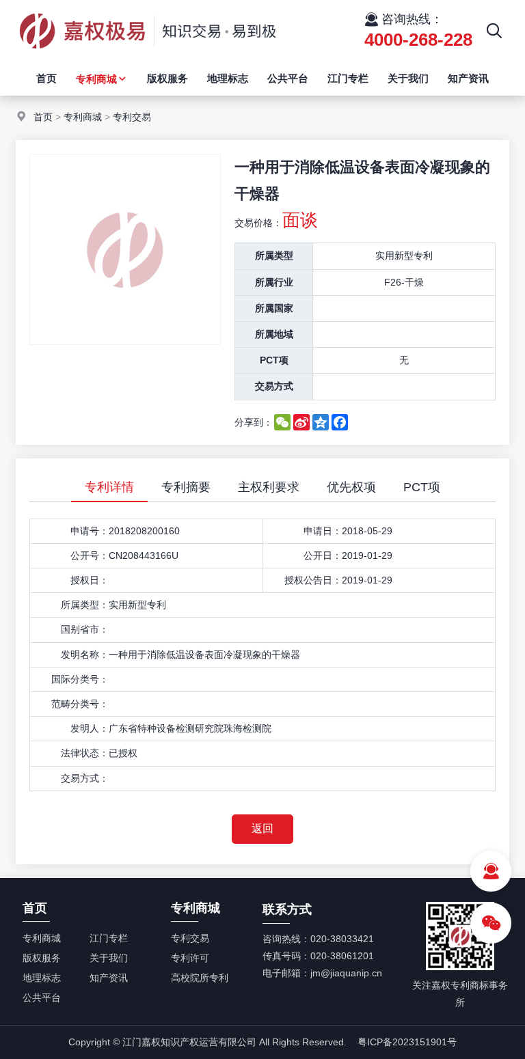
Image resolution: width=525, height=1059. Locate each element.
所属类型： (85, 604)
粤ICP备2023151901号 (407, 1041)
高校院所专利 (199, 977)
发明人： (89, 728)
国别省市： (85, 629)
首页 (46, 78)
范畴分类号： (80, 703)
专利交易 (132, 116)
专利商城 (96, 79)
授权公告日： (313, 580)
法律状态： (85, 752)
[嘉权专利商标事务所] (147, 58)
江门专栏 (347, 78)
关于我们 (408, 78)
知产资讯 (468, 78)
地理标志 (227, 78)
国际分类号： (80, 679)
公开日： (323, 555)
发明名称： (85, 654)
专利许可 (190, 957)
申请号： (89, 530)
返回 (262, 828)
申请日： (323, 530)
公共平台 (287, 78)
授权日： (89, 580)
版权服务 (167, 78)
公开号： (89, 555)
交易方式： (85, 778)
